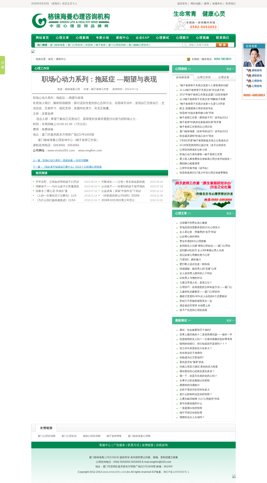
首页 (50, 59)
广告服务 (119, 445)
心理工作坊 (204, 77)
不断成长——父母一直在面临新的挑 (123, 181)
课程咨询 (257, 70)
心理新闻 (82, 37)
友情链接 (148, 445)
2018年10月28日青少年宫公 (118, 200)
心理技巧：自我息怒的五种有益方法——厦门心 (206, 287)
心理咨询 (257, 80)
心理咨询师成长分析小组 (193, 149)
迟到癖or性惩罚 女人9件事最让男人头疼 (202, 250)
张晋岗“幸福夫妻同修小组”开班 (197, 113)
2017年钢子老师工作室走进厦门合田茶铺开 (204, 94)
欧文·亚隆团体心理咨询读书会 (196, 108)
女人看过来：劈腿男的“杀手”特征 (198, 232)
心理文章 (62, 37)
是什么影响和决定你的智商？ (196, 394)
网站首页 (42, 37)
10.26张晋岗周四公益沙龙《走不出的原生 (203, 145)
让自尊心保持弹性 (190, 236)
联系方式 (133, 445)
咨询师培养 (183, 77)
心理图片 (182, 37)
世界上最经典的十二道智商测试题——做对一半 (206, 334)
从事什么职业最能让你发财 (195, 380)
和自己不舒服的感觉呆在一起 (196, 300)
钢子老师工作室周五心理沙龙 (196, 126)
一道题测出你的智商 (191, 408)
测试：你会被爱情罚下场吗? (195, 329)
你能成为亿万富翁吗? (192, 357)
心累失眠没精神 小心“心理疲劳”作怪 (199, 398)
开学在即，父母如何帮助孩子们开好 (57, 181)
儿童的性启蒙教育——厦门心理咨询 (200, 291)
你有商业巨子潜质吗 (191, 352)
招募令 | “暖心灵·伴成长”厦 (52, 191)
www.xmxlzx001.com (114, 471)
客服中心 (105, 445)
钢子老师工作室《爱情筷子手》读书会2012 (204, 117)
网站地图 (196, 3)
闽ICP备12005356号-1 (176, 471)
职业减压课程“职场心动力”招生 (197, 135)
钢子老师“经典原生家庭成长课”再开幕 (200, 122)
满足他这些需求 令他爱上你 (195, 305)
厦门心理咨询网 (46, 436)
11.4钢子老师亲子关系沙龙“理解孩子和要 (202, 99)
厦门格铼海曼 (57, 44)
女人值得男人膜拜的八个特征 (196, 273)
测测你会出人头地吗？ (192, 417)
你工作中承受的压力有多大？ (196, 348)
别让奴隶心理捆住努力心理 (195, 255)
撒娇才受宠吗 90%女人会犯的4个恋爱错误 (203, 296)
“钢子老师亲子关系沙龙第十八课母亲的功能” (204, 85)
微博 (206, 3)
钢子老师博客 (114, 436)
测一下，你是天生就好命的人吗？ (198, 375)
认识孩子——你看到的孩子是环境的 (123, 186)
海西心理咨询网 (91, 436)
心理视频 (202, 37)
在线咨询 (162, 445)
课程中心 (122, 37)
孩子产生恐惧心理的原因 (193, 310)
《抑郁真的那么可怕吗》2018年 (120, 195)
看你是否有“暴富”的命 (192, 362)
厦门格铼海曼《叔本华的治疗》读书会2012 (204, 131)
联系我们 (231, 3)
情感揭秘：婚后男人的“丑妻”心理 (198, 268)
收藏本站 (217, 3)
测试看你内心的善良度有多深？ (197, 371)
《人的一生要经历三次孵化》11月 (56, 195)
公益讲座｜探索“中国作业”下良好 (121, 191)
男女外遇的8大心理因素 (193, 241)
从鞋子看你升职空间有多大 (195, 389)
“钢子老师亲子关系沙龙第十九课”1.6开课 (202, 103)
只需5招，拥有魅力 (190, 259)
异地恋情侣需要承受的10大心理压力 (200, 227)
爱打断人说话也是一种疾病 (195, 264)
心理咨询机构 (111, 457)
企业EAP (143, 37)
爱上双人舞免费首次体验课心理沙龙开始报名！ (206, 158)
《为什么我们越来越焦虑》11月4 (55, 200)
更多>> (230, 68)
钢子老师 (101, 44)
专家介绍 (102, 37)
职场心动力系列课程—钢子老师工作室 (201, 154)
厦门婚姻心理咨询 (138, 44)
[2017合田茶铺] (33, 52)
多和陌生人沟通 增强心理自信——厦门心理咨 (205, 245)
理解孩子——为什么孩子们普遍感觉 (57, 186)
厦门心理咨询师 (117, 44)
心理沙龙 (223, 77)
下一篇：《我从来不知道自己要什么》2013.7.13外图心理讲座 (67, 166)
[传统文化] (203, 206)
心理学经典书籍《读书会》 (195, 168)
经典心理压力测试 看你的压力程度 (199, 366)
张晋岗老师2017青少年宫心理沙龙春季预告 (204, 172)
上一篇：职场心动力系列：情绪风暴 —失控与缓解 (60, 160)
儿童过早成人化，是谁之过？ (196, 282)
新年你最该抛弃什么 (191, 403)
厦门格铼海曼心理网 (139, 436)
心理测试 (162, 37)
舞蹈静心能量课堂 (190, 163)
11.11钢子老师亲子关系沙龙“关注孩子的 (202, 90)
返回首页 (182, 3)
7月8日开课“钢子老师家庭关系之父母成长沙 (204, 140)
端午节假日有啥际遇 (191, 412)
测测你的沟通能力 (190, 385)
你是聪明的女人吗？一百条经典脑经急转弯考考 (206, 339)
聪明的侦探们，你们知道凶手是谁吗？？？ (203, 343)
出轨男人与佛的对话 (191, 277)
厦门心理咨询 (75, 44)
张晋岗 (89, 44)
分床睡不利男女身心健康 (193, 222)
